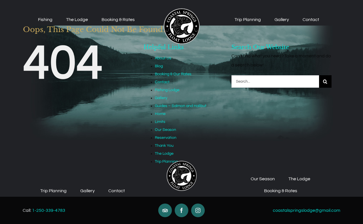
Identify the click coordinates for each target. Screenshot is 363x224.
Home (160, 114)
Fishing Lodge (167, 90)
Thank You (164, 146)
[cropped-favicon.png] (181, 10)
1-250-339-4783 (48, 210)
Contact (162, 82)
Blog (159, 66)
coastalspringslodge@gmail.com (306, 210)
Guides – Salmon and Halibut (180, 106)
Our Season (165, 130)
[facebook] (181, 210)
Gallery (161, 98)
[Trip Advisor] (165, 210)
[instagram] (198, 210)
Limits (160, 122)
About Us (163, 58)
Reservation (165, 138)
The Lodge (164, 154)
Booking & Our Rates (173, 74)
